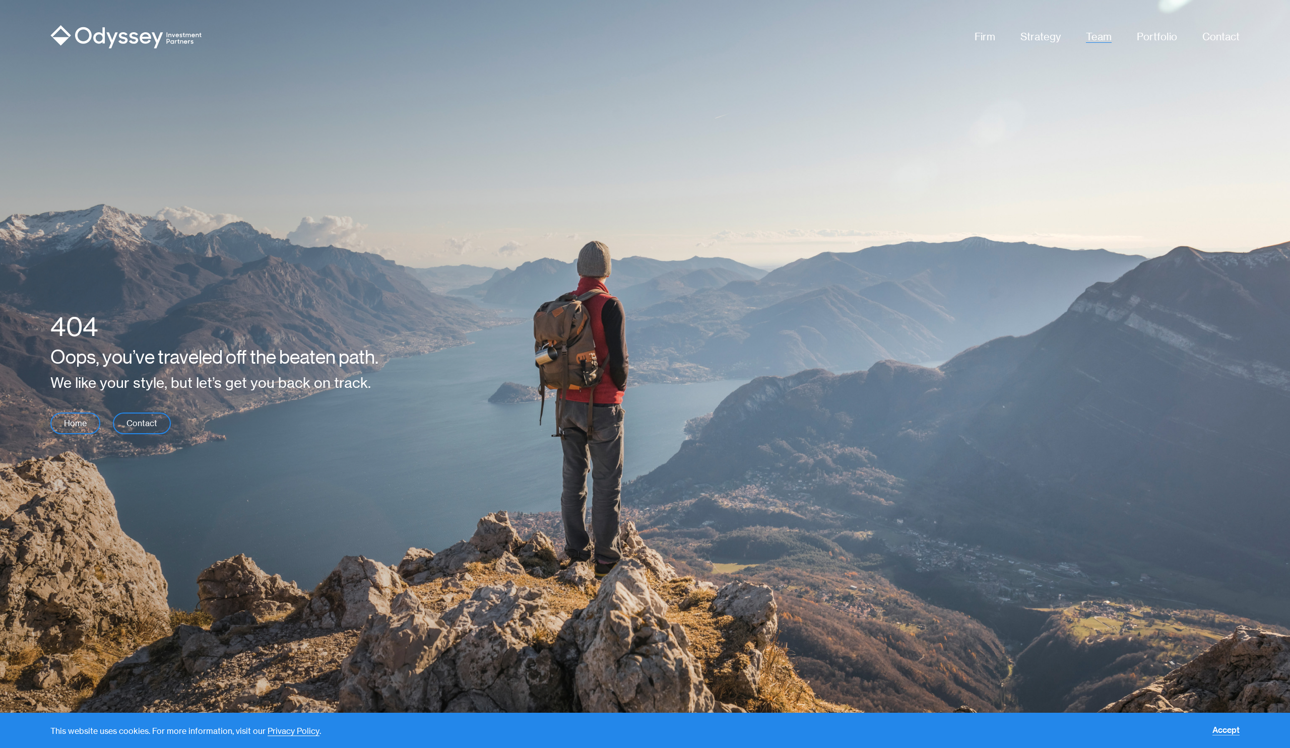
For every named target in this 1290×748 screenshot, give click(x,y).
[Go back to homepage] (174, 36)
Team (1099, 36)
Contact (1221, 36)
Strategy (1040, 36)
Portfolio (1157, 36)
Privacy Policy (293, 731)
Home (75, 423)
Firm (985, 36)
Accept (1226, 730)
